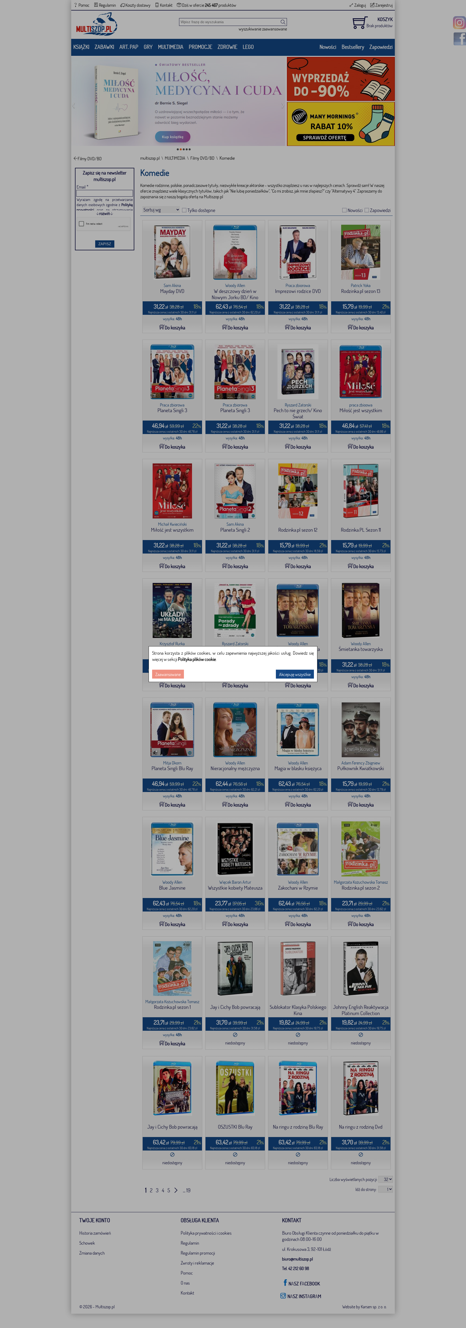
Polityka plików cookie (197, 659)
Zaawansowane (168, 674)
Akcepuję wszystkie (295, 674)
